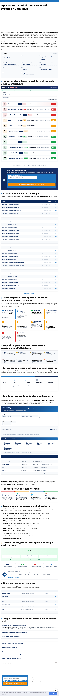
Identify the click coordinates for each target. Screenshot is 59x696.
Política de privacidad (36, 681)
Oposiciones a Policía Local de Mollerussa (11, 247)
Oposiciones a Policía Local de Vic (9, 288)
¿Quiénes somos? (34, 673)
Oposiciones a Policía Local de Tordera (10, 282)
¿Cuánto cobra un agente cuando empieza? (12, 643)
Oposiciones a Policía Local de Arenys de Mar (11, 210)
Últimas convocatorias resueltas (10, 73)
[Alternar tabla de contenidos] (55, 663)
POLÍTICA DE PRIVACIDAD (28, 181)
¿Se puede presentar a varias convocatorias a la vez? (14, 632)
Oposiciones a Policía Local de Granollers (10, 230)
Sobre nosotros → (11, 577)
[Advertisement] (29, 21)
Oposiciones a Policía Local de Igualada (10, 233)
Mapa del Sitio (34, 675)
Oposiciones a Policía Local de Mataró (10, 245)
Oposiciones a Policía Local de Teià (9, 276)
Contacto (17, 577)
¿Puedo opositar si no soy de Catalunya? (11, 651)
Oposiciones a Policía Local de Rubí (9, 259)
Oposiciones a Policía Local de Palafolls (10, 250)
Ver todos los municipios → (29, 293)
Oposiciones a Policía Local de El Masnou (10, 224)
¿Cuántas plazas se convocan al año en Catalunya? (14, 625)
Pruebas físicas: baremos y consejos (11, 68)
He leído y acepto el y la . (21, 181)
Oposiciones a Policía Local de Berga (10, 213)
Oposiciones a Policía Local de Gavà (9, 227)
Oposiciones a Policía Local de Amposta (10, 204)
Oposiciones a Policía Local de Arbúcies (10, 207)
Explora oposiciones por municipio (30, 56)
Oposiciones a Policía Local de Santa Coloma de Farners (14, 271)
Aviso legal (33, 679)
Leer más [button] (4, 694)
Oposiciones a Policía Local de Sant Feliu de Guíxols (13, 268)
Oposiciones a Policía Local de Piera (9, 253)
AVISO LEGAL (18, 181)
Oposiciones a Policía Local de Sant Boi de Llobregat (13, 262)
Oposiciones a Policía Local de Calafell (10, 216)
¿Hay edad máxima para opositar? (10, 640)
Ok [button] (53, 693)
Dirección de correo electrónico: (15, 175)
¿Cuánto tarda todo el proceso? (9, 647)
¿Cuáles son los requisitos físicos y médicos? (12, 654)
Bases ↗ (53, 109)
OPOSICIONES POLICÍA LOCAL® (29, 1)
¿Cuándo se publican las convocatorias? (11, 658)
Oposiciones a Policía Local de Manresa (10, 239)
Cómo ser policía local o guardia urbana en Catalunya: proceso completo (47, 58)
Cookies (32, 677)
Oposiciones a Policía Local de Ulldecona (10, 285)
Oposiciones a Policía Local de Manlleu (10, 236)
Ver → (56, 204)
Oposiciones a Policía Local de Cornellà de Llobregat (13, 221)
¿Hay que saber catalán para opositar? (11, 636)
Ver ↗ (56, 593)
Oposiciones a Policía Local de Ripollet (10, 256)
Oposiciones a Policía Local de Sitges (10, 273)
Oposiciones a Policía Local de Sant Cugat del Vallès (13, 265)
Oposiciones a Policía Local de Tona (9, 279)
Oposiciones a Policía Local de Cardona (10, 219)
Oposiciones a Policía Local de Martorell (10, 242)
